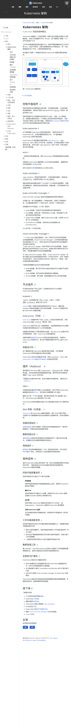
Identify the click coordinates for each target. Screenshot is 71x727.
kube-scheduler (48, 604)
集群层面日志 (27, 438)
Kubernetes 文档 (28, 23)
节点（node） (44, 300)
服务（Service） (36, 322)
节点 (25, 179)
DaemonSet (46, 370)
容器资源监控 (27, 427)
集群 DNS (35, 392)
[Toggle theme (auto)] (57, 7)
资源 (59, 183)
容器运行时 (44, 609)
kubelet (25, 306)
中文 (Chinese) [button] (6, 32)
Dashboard (27, 413)
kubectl (28, 614)
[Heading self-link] (40, 104)
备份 (36, 164)
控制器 (47, 197)
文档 (33, 168)
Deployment (56, 370)
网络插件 (33, 338)
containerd (54, 357)
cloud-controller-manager (38, 612)
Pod (30, 113)
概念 (37, 23)
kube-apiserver (53, 140)
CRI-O (62, 357)
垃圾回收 (36, 601)
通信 (41, 596)
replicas (56, 110)
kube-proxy (27, 320)
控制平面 (43, 132)
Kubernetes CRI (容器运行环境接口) (35, 359)
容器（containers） (29, 302)
